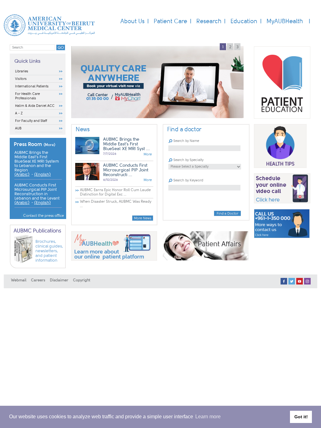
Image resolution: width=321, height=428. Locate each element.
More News (142, 218)
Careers (38, 280)
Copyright (81, 280)
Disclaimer (59, 280)
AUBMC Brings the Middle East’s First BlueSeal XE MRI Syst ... (126, 144)
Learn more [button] (208, 416)
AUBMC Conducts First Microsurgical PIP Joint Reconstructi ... (125, 170)
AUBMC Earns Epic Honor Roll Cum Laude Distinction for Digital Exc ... (115, 192)
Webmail (18, 280)
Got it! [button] (301, 416)
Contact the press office (43, 215)
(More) (49, 145)
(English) (42, 174)
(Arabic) (21, 174)
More (148, 154)
